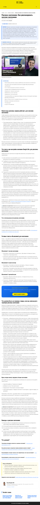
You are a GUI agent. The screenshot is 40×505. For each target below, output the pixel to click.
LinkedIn (12, 486)
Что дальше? (8, 102)
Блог (6, 12)
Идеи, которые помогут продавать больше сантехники (16, 99)
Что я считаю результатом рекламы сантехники (14, 87)
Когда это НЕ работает (9, 104)
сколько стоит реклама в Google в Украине (21, 201)
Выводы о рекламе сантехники (12, 100)
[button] (20, 66)
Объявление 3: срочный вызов (11, 94)
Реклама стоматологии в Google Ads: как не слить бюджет (32, 496)
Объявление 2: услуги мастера (11, 92)
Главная (3, 12)
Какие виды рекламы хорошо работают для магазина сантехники (20, 82)
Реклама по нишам (11, 12)
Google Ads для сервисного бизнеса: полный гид (26, 477)
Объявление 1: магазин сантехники (12, 91)
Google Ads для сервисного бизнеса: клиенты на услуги (18, 496)
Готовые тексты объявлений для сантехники (15, 89)
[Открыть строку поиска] (36, 6)
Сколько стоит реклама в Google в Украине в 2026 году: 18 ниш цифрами (7, 496)
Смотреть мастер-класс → (20, 294)
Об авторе (9, 486)
